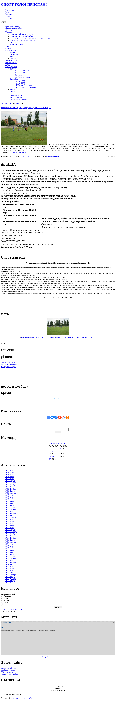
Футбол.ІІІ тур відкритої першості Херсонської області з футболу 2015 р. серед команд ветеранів (58, 337)
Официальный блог (8, 668)
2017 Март (9, 519)
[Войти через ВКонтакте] (52, 417)
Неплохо (7, 600)
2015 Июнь (9, 477)
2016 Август (10, 505)
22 (53, 456)
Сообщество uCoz (8, 670)
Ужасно (7, 605)
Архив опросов (17, 609)
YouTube (8, 18)
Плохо (6, 603)
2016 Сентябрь (11, 507)
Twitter (8, 16)
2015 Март (9, 470)
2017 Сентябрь (11, 532)
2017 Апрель (10, 522)
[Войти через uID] (48, 417)
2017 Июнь (9, 526)
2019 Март (9, 566)
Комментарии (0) (52, 156)
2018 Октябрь (10, 558)
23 (55, 456)
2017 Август (10, 530)
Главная (4, 103)
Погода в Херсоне (8, 362)
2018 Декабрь (10, 562)
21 (50, 456)
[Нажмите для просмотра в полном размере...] (24, 144)
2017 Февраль (10, 517)
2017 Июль (9, 528)
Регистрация (10, 10)
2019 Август (10, 573)
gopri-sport (27, 156)
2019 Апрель (10, 568)
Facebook (8, 14)
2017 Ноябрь (10, 536)
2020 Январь (10, 581)
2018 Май (9, 548)
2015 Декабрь (10, 489)
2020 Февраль (10, 583)
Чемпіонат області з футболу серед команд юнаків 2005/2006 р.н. (26, 108)
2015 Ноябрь (10, 487)
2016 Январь (10, 491)
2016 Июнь (9, 501)
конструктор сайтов (18, 698)
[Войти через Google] (64, 417)
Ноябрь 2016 (58, 443)
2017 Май (9, 524)
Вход (7, 12)
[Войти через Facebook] (56, 417)
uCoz (31, 698)
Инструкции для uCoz (9, 674)
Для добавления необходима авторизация (58, 657)
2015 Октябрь (10, 485)
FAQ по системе (7, 672)
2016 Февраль (10, 493)
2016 (10, 103)
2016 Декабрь (10, 513)
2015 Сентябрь (11, 483)
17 (58, 454)
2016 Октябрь (10, 509)
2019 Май (9, 571)
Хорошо (7, 598)
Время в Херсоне (58, 398)
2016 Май (9, 499)
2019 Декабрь (10, 579)
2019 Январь (10, 564)
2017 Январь (10, 515)
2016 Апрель (10, 497)
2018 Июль (9, 552)
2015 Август (10, 481)
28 (50, 459)
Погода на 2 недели (8, 367)
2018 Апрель (10, 546)
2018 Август (10, 554)
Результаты (5, 609)
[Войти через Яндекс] (60, 417)
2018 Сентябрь (11, 556)
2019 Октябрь (10, 575)
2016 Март (9, 495)
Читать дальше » (19, 152)
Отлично (7, 596)
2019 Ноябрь (10, 577)
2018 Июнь (9, 550)
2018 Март (9, 544)
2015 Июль (9, 479)
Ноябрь (17, 103)
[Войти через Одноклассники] (67, 417)
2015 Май (9, 475)
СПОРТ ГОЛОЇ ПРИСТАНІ (24, 4)
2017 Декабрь (10, 538)
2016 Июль (9, 503)
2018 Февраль (10, 542)
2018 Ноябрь (10, 560)
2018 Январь (10, 540)
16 (55, 454)
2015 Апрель (10, 473)
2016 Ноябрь (10, 511)
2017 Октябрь (10, 534)
